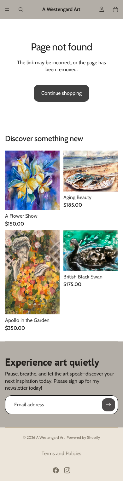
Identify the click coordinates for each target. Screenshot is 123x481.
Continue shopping (61, 93)
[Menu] (7, 9)
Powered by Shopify (83, 437)
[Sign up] (108, 404)
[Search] (21, 9)
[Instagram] (67, 470)
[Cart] (115, 9)
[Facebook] (56, 470)
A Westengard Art (50, 437)
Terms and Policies (61, 453)
